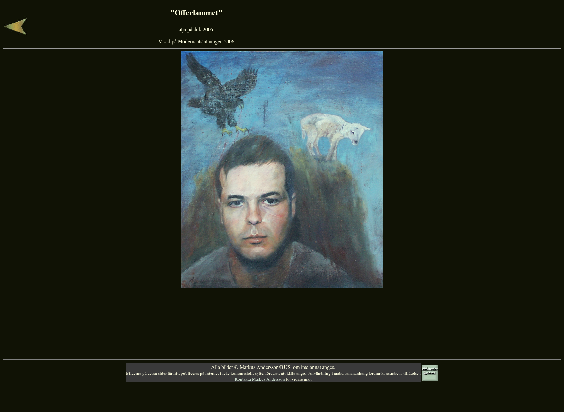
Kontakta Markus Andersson (260, 379)
